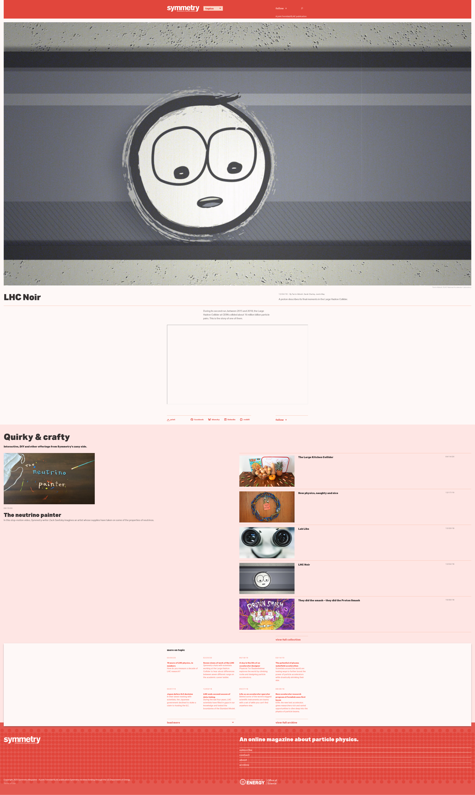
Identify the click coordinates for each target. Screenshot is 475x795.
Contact (244, 755)
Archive (244, 764)
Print (172, 419)
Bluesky (215, 419)
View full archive (286, 722)
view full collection (288, 639)
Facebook (199, 419)
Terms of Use (10, 784)
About (243, 759)
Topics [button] (209, 8)
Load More (173, 722)
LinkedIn (231, 419)
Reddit (246, 419)
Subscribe (245, 750)
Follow (280, 8)
